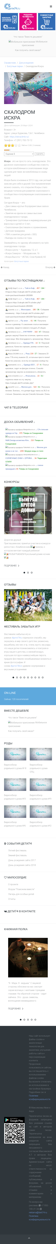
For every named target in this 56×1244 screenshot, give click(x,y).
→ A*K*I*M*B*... (27, 332)
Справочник (10, 63)
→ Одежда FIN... (28, 343)
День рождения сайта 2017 (22, 860)
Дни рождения (26, 63)
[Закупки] (46, 21)
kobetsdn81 (12, 365)
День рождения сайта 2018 (22, 865)
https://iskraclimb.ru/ (19, 136)
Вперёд (49, 267)
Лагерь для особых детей (21, 894)
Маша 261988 (13, 354)
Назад (6, 267)
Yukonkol (26, 447)
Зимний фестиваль (17, 855)
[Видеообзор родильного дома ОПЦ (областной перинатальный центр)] (41, 754)
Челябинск (12, 332)
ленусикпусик (28, 455)
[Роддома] (28, 21)
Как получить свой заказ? (28, 50)
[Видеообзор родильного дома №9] (41, 784)
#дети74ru (17, 637)
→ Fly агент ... (24, 321)
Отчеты (11, 899)
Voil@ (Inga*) (13, 288)
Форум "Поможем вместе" (21, 889)
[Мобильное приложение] (9, 21)
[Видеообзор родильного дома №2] (41, 811)
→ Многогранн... (25, 310)
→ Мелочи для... (26, 387)
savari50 (11, 387)
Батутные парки (15, 66)
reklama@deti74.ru (38, 1212)
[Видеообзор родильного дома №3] (15, 784)
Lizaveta (11, 310)
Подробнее (10, 565)
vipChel (11, 321)
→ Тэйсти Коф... (29, 288)
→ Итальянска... (30, 376)
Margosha (27, 430)
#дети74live (16, 666)
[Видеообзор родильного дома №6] (15, 811)
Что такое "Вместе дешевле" (28, 36)
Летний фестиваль (17, 850)
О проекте (13, 884)
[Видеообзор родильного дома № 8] (15, 754)
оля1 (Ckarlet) (13, 376)
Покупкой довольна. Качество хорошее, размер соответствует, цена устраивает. (27, 346)
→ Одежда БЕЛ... (28, 365)
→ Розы (26, 354)
